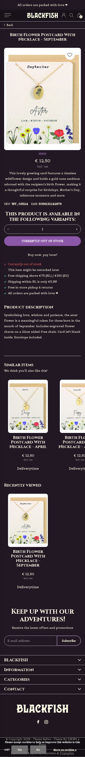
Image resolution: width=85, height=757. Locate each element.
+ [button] (77, 229)
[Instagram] (46, 722)
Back (10, 25)
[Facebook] (38, 722)
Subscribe (69, 641)
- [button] (8, 229)
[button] (7, 15)
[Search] (71, 15)
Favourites (70, 55)
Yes (20, 749)
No (38, 749)
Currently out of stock (42, 241)
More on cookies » (65, 749)
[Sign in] (63, 15)
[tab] (42, 307)
